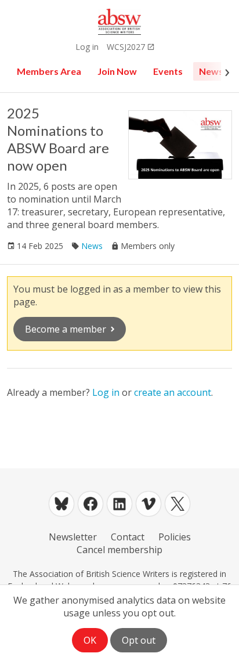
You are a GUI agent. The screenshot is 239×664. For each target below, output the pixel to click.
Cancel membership (119, 549)
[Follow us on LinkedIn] (119, 504)
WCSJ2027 (126, 46)
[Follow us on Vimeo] (148, 504)
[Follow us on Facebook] (90, 504)
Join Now (117, 71)
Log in (87, 46)
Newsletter (73, 537)
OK (90, 640)
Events (168, 71)
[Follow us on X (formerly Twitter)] (177, 504)
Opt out (138, 640)
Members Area (49, 71)
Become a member (65, 329)
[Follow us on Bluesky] (61, 504)
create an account (172, 392)
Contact (127, 537)
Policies (174, 537)
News (211, 71)
